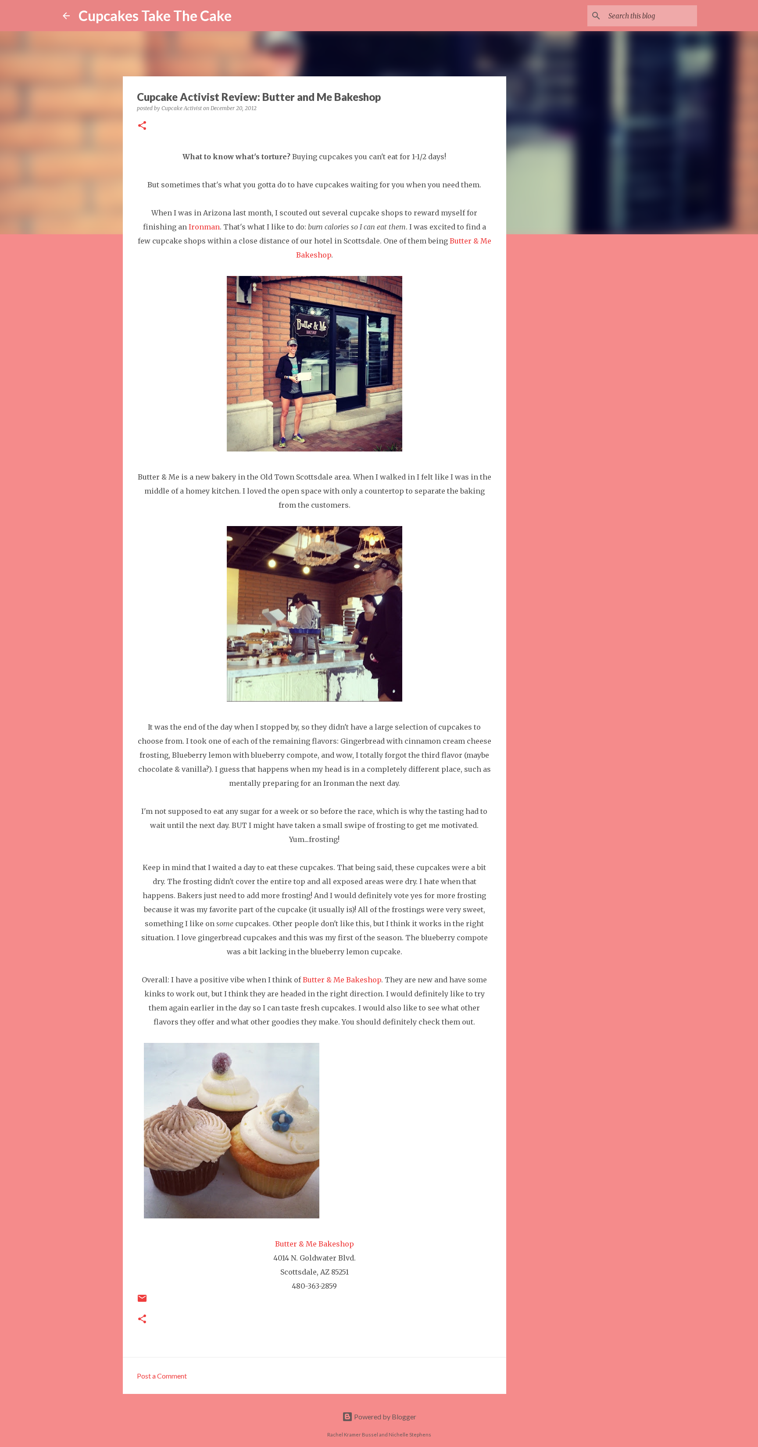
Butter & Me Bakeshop (342, 979)
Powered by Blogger (384, 1416)
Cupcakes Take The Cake (155, 15)
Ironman (204, 226)
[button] (142, 126)
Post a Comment (162, 1376)
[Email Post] (142, 1301)
